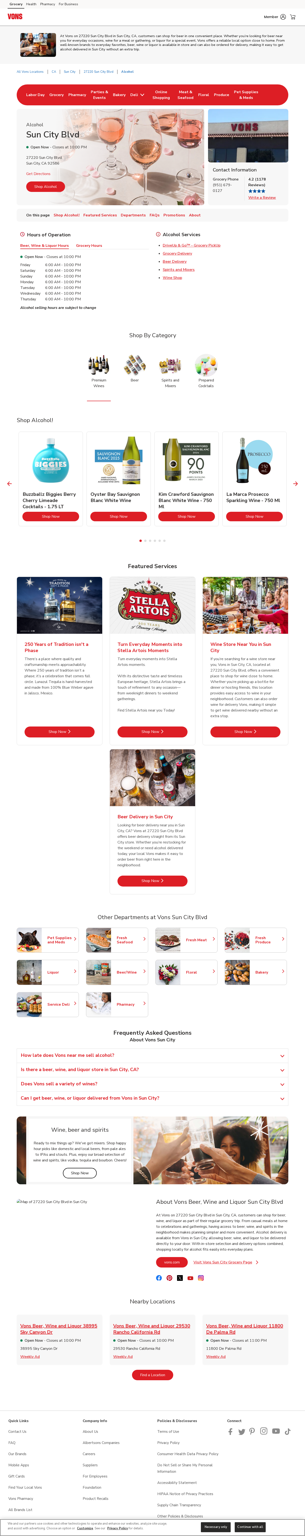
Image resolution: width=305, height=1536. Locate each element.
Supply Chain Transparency (179, 1505)
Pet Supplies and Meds (60, 940)
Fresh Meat (199, 940)
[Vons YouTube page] (276, 1433)
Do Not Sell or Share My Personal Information (185, 1468)
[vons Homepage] (15, 17)
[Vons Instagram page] (264, 1433)
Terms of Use (168, 1431)
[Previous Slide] (9, 484)
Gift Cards (16, 1476)
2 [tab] (145, 541)
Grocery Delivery (177, 253)
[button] (275, 17)
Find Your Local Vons (25, 1487)
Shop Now (60, 516)
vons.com (176, 1262)
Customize (85, 1528)
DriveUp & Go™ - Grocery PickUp (191, 245)
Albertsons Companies (101, 1442)
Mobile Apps (18, 1465)
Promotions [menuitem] (174, 215)
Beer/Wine (130, 972)
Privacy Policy (168, 1442)
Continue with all (250, 1527)
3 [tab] (150, 541)
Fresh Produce (268, 940)
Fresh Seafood (130, 940)
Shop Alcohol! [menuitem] (67, 215)
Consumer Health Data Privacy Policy (188, 1454)
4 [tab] (155, 541)
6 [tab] (164, 541)
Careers (89, 1454)
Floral (199, 972)
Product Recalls (95, 1498)
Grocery (16, 4)
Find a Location (156, 1375)
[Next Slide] (295, 484)
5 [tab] (159, 541)
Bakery (268, 972)
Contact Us (17, 1431)
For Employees (95, 1476)
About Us (90, 1431)
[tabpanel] (51, 479)
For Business (68, 4)
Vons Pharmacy (20, 1498)
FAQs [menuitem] (155, 215)
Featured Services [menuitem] (100, 215)
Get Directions (38, 173)
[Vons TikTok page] (287, 1433)
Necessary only (216, 1527)
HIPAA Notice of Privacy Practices (185, 1494)
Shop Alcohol (45, 186)
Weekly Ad (30, 1356)
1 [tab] (140, 541)
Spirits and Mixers (179, 269)
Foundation (92, 1487)
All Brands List (20, 1509)
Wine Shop (172, 277)
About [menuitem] (195, 215)
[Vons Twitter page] (242, 1433)
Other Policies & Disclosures (180, 1516)
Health (31, 4)
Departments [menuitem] (133, 215)
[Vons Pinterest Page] (253, 1433)
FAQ (11, 1442)
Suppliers (90, 1465)
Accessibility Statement (177, 1482)
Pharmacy (47, 4)
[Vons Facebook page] (231, 1433)
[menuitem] (35, 95)
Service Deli (60, 1004)
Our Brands (17, 1454)
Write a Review (262, 197)
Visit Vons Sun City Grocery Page (225, 1264)
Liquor (60, 972)
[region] (152, 1527)
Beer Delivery (175, 261)
